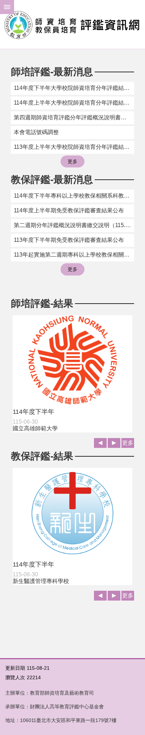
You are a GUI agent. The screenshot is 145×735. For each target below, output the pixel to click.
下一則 (114, 443)
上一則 (100, 443)
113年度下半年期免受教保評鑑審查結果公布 (69, 240)
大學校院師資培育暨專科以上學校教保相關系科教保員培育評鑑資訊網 (72, 24)
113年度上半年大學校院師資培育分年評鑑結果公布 (74, 147)
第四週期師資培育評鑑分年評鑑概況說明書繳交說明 (74, 117)
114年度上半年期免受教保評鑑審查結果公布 (69, 210)
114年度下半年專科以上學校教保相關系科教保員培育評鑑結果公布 (74, 196)
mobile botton (7, 7)
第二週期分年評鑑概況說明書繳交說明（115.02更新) (74, 225)
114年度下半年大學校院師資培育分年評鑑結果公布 (74, 88)
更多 (72, 161)
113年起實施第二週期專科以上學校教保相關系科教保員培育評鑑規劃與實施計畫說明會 (74, 255)
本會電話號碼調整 (36, 132)
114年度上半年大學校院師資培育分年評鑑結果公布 (74, 103)
